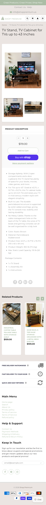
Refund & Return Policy (12, 437)
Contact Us (20, 7)
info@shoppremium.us (24, 12)
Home (4, 25)
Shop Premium (26, 487)
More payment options (23, 163)
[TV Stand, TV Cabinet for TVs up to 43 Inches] (23, 70)
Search (5, 404)
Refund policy (8, 417)
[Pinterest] (11, 471)
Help (29, 7)
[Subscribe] (41, 463)
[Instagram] (17, 471)
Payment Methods (10, 431)
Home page (7, 402)
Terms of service (9, 412)
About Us (6, 407)
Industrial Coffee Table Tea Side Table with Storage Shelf (10, 332)
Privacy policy (8, 410)
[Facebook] (5, 471)
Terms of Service (9, 415)
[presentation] (37, 298)
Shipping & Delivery (11, 434)
